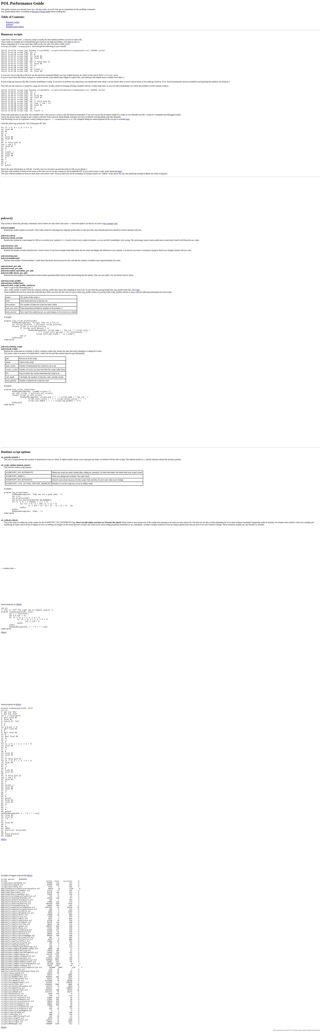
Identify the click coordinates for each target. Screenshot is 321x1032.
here (69, 42)
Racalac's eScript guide (41, 12)
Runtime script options (15, 27)
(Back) (19, 604)
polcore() (9, 24)
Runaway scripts (12, 22)
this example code (110, 223)
